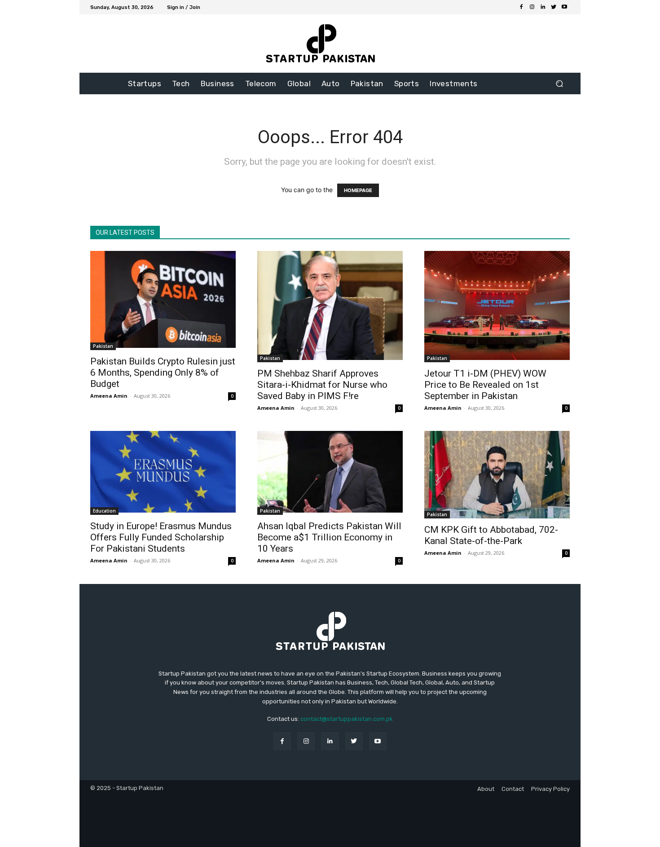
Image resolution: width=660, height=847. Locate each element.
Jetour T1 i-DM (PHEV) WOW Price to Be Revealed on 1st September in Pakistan (485, 384)
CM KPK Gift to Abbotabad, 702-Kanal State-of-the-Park (491, 535)
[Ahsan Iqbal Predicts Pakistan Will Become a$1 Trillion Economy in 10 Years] (330, 472)
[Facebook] (521, 7)
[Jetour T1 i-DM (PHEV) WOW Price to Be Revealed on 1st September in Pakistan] (497, 306)
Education (104, 511)
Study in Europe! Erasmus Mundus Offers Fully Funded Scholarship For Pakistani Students (161, 537)
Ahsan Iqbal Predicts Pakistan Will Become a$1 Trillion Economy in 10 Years (329, 537)
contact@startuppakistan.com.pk (346, 718)
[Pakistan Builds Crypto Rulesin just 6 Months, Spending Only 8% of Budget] (163, 300)
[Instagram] (532, 7)
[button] (559, 83)
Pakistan (103, 346)
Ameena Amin (109, 395)
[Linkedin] (542, 7)
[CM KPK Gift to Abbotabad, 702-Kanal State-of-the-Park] (497, 474)
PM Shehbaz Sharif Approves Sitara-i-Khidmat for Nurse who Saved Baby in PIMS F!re (322, 384)
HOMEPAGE (358, 190)
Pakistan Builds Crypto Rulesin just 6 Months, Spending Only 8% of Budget (162, 372)
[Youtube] (564, 7)
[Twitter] (553, 7)
